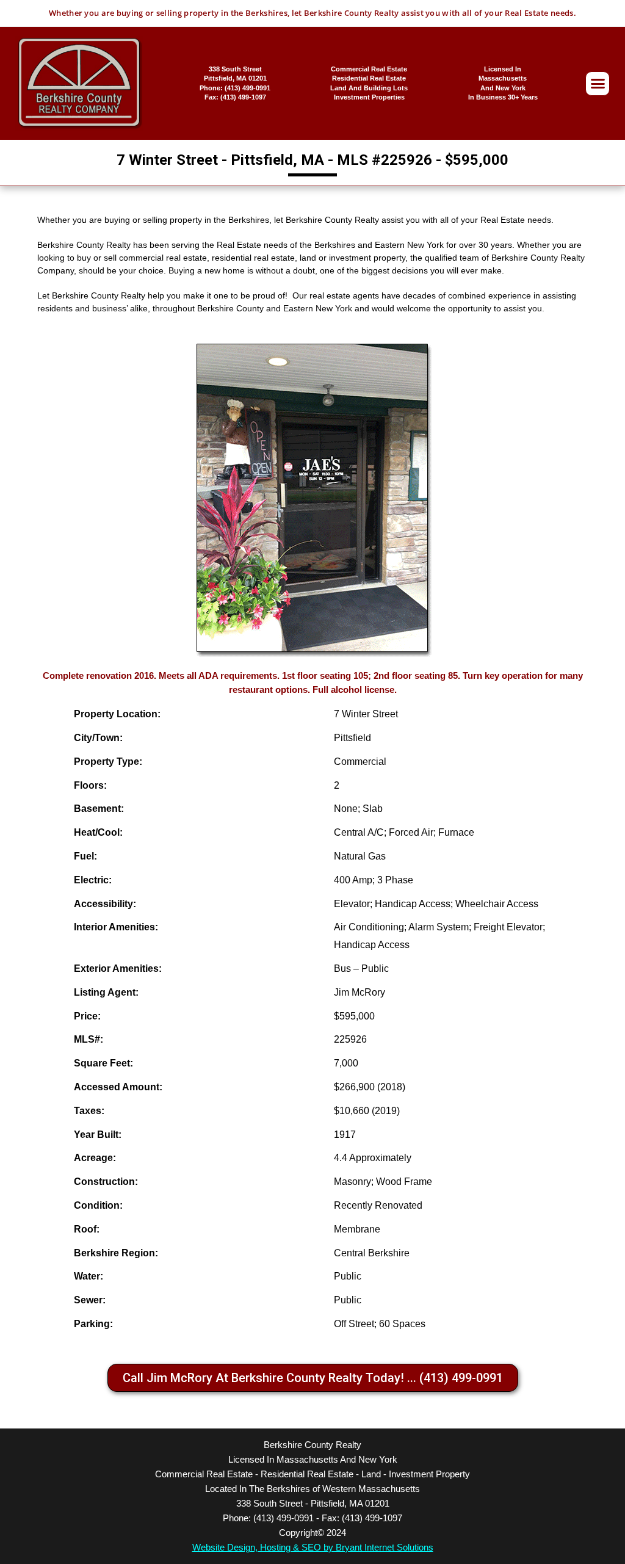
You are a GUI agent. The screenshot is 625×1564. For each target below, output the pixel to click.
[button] (597, 83)
